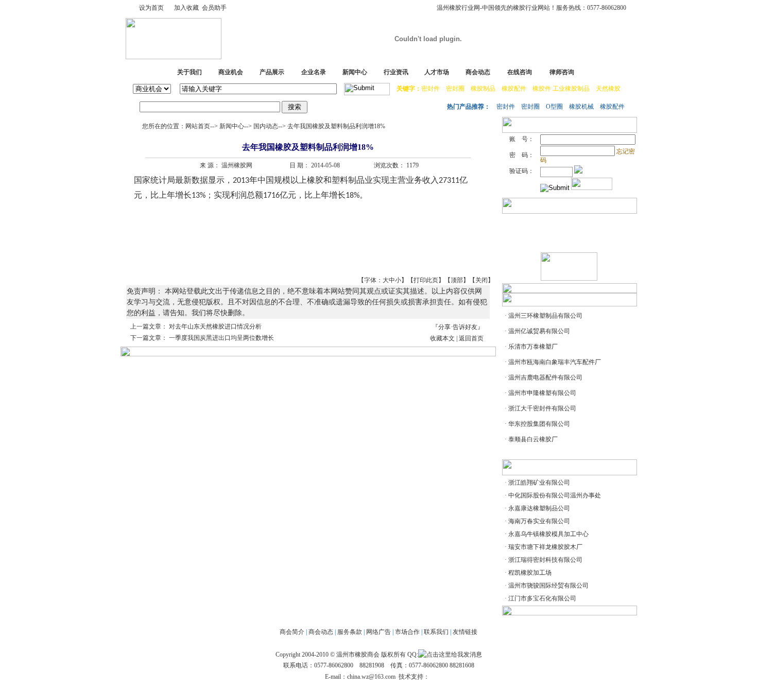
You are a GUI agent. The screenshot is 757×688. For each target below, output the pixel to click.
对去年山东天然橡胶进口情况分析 (215, 326)
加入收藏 (186, 7)
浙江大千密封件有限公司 (542, 408)
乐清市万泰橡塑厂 (533, 346)
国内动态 (265, 126)
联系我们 (436, 631)
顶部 (457, 280)
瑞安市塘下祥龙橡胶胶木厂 (545, 547)
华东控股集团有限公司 (539, 423)
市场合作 (407, 631)
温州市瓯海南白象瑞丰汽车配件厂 (554, 362)
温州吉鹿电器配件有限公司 (545, 377)
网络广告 (378, 631)
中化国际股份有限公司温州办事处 (554, 495)
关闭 (481, 280)
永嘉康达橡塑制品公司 (539, 508)
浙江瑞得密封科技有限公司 (545, 559)
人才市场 (436, 72)
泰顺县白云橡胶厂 (533, 439)
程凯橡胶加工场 (530, 572)
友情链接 (465, 631)
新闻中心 (354, 72)
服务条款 (349, 631)
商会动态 (478, 72)
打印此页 (426, 280)
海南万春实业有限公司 (539, 521)
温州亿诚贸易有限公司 (539, 331)
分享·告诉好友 (457, 327)
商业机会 (230, 72)
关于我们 (189, 72)
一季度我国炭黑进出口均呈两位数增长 (221, 337)
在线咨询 (519, 72)
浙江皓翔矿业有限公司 (539, 482)
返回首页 (471, 338)
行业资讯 (396, 72)
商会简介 (292, 631)
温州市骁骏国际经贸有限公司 (548, 585)
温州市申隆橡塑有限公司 (542, 393)
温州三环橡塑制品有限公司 (545, 315)
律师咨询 (561, 72)
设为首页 (151, 7)
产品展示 (272, 72)
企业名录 (313, 72)
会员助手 (214, 7)
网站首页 (197, 126)
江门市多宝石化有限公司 (542, 598)
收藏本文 (442, 338)
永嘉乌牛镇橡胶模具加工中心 (548, 534)
